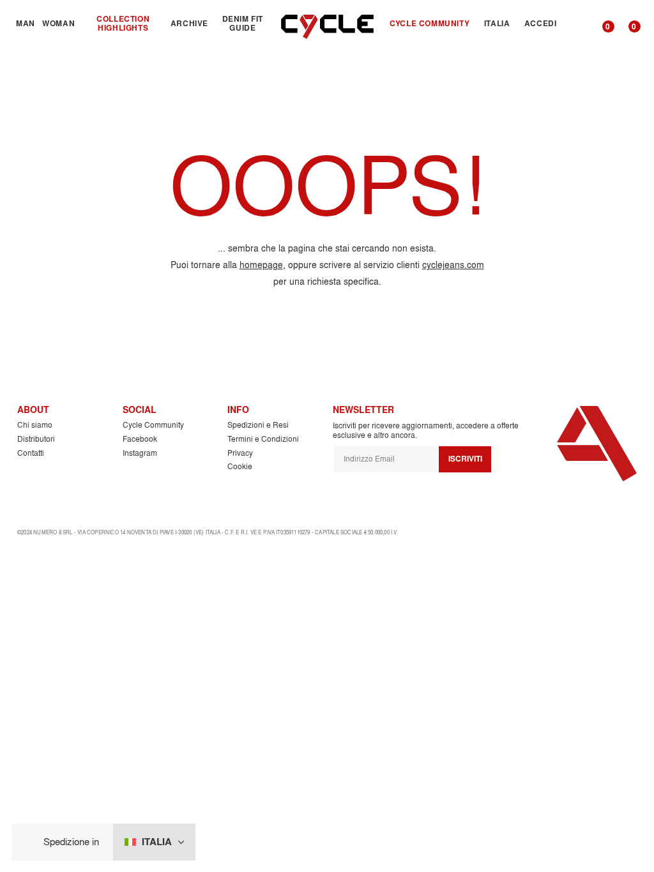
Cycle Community (153, 424)
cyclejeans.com (453, 265)
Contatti (30, 452)
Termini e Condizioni (263, 438)
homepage (261, 265)
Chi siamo (34, 424)
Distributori (36, 438)
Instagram (140, 452)
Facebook (140, 438)
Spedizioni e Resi (258, 424)
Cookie (239, 466)
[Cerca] (577, 23)
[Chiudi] (31, 842)
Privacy (240, 452)
